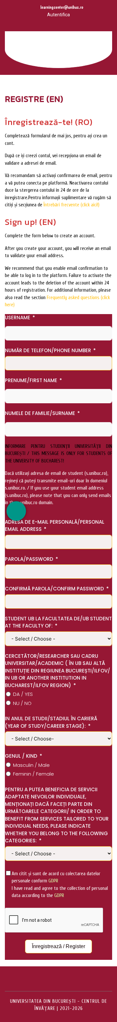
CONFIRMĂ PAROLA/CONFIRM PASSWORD (54, 588)
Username (17, 317)
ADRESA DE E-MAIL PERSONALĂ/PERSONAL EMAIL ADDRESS (54, 525)
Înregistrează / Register (58, 946)
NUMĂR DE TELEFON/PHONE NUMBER (48, 350)
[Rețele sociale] (16, 511)
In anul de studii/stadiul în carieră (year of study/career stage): (51, 722)
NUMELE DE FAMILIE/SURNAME (40, 413)
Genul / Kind (21, 756)
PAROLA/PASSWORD (29, 559)
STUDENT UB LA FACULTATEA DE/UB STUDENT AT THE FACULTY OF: (58, 622)
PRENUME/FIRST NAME (31, 380)
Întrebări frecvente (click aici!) (71, 205)
